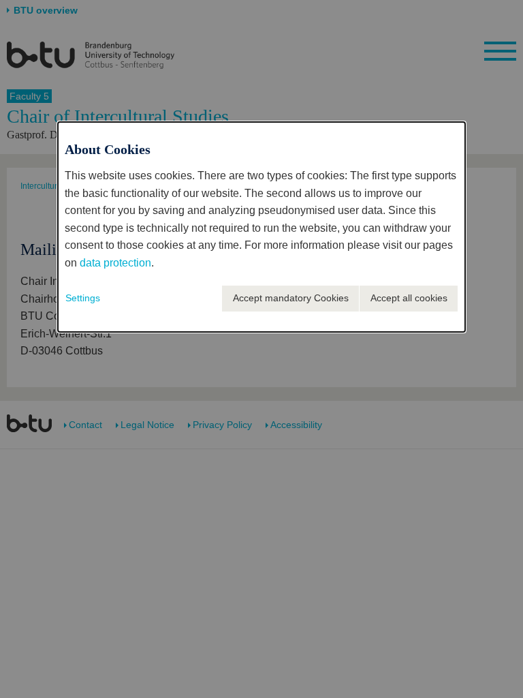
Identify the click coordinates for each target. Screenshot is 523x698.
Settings (82, 297)
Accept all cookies (408, 297)
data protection (115, 263)
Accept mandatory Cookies (291, 297)
